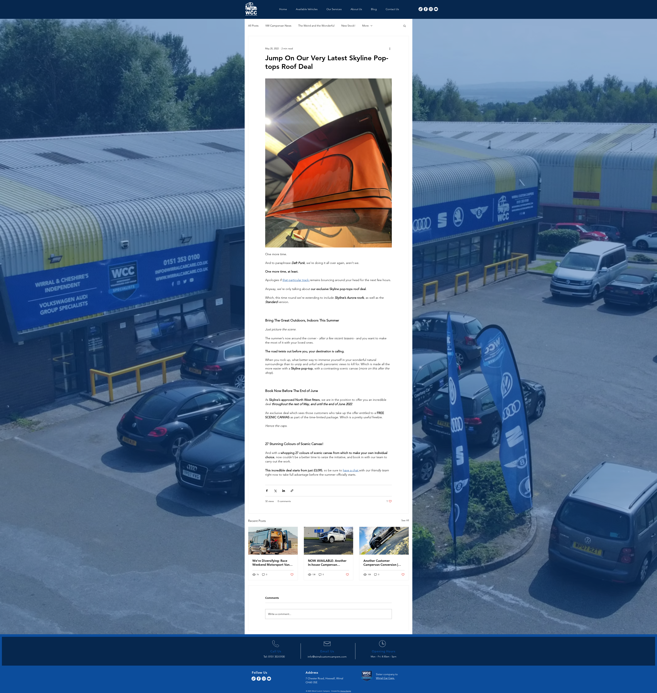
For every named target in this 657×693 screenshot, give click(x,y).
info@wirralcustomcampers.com (327, 656)
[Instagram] (431, 9)
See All (405, 520)
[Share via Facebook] (266, 490)
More (365, 25)
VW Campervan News (278, 25)
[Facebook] (426, 9)
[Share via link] (292, 490)
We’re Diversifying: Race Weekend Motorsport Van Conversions (270, 563)
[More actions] (390, 48)
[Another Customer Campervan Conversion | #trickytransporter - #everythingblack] (384, 541)
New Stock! (348, 25)
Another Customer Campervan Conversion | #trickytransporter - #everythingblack (380, 563)
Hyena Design (345, 691)
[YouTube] (436, 9)
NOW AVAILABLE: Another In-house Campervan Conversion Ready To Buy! (327, 563)
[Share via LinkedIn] (283, 490)
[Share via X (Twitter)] (275, 490)
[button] (404, 25)
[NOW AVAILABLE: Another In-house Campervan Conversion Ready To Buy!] (328, 541)
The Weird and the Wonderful (316, 25)
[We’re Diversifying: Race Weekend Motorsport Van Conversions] (273, 541)
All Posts (253, 25)
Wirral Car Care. (385, 678)
